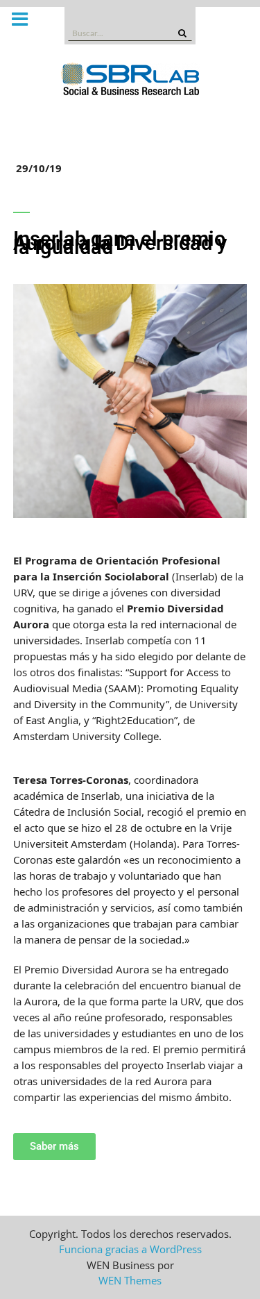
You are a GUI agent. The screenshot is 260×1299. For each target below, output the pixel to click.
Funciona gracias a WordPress (130, 1249)
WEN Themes (130, 1280)
